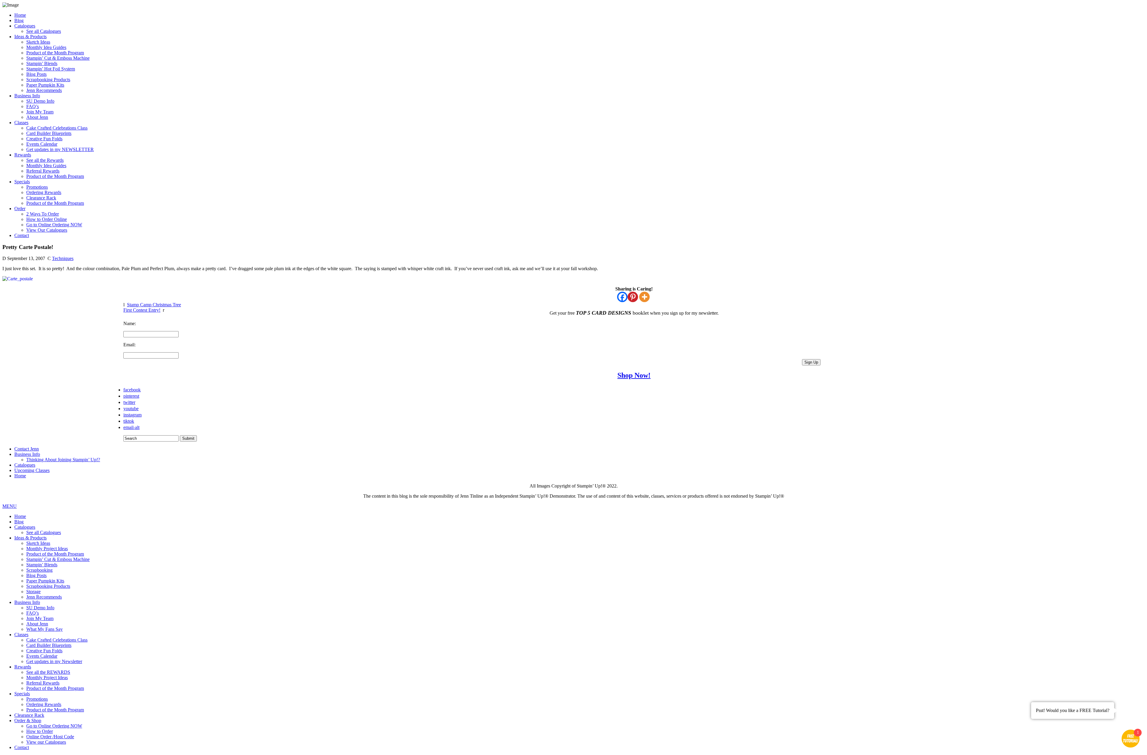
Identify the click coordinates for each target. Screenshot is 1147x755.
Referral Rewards (42, 170)
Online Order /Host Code (50, 736)
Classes (21, 122)
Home (20, 15)
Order (19, 208)
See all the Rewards (45, 160)
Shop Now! (634, 375)
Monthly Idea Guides (46, 47)
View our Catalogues (46, 742)
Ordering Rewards (43, 192)
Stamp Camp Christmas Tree (154, 304)
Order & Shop (27, 720)
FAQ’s (32, 106)
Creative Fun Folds (44, 138)
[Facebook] (622, 297)
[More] (644, 297)
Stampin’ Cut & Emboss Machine (58, 58)
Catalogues (24, 25)
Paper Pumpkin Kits (45, 84)
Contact (21, 235)
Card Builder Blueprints (48, 133)
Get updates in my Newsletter (54, 661)
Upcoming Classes (32, 470)
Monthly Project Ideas (47, 548)
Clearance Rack (41, 197)
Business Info (27, 95)
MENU (9, 506)
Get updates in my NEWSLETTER (60, 149)
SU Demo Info (40, 101)
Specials (22, 181)
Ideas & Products (30, 36)
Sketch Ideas (38, 41)
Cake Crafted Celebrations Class (57, 127)
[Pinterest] (633, 297)
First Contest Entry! (141, 310)
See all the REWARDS (48, 672)
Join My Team (39, 111)
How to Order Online (46, 219)
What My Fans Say (44, 629)
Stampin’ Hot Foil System (50, 68)
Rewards (22, 154)
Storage (33, 591)
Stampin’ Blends (41, 63)
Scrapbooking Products (48, 79)
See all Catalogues (43, 31)
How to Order (39, 731)
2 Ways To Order (42, 213)
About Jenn (37, 117)
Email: (129, 344)
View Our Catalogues (46, 230)
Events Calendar (41, 144)
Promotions (37, 187)
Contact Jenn (26, 448)
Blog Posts (36, 74)
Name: (129, 323)
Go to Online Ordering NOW (54, 224)
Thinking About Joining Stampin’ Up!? (63, 459)
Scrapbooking (39, 570)
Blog (19, 20)
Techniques (62, 258)
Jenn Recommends (44, 90)
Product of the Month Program (55, 52)
